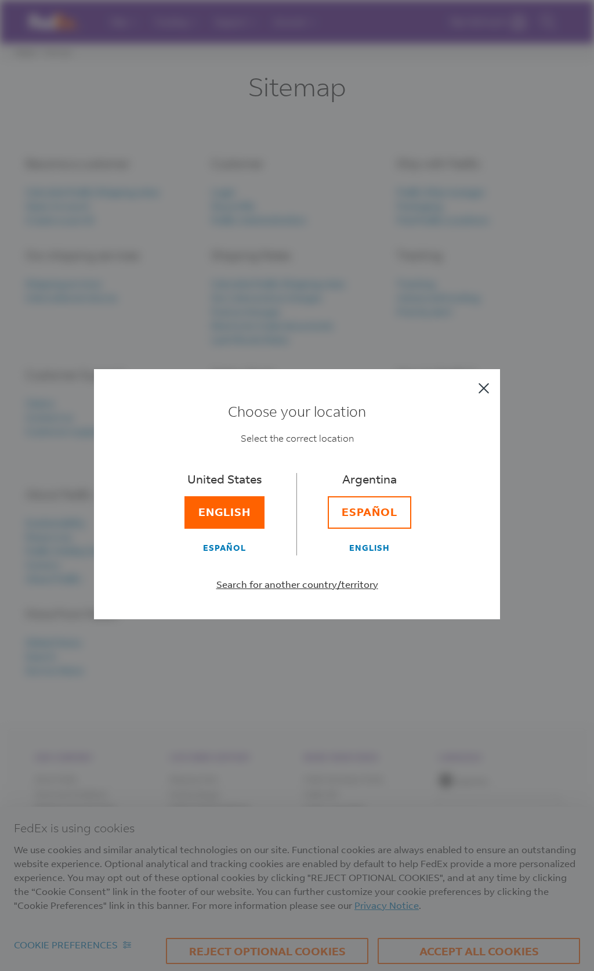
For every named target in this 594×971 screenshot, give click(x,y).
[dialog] (297, 485)
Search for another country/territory (297, 584)
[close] (483, 388)
